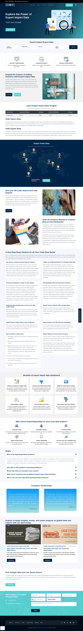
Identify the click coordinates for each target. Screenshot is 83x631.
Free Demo (69, 5)
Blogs (23, 622)
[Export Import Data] (15, 5)
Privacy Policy (30, 622)
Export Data (9, 94)
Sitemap (36, 622)
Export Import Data (12, 546)
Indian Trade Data (24, 546)
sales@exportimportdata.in (14, 603)
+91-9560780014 (11, 600)
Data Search (33, 5)
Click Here (46, 180)
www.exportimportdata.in (41, 627)
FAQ (41, 622)
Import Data (17, 94)
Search (73, 47)
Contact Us (50, 5)
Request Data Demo (79, 315)
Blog (38, 5)
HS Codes (43, 5)
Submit (35, 610)
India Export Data (61, 546)
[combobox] (33, 599)
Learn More (8, 210)
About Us (11, 622)
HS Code (28, 197)
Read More (11, 560)
